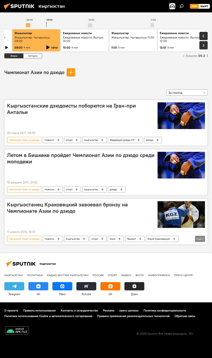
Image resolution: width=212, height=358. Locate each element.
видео (126, 275)
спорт (69, 139)
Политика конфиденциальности (164, 310)
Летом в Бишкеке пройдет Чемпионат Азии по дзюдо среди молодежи (80, 158)
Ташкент (131, 238)
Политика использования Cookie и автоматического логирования (48, 316)
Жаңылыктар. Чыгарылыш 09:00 (32, 39)
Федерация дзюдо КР (122, 139)
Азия (112, 238)
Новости (49, 139)
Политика (35, 275)
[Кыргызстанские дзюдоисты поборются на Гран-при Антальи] (181, 115)
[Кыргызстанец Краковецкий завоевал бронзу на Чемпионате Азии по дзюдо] (181, 214)
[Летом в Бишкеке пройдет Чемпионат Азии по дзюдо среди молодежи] (181, 165)
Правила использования (39, 310)
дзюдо (149, 139)
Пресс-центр (183, 275)
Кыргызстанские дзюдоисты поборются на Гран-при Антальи (71, 108)
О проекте (11, 310)
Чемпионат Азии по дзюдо (34, 72)
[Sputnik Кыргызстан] (20, 10)
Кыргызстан (91, 139)
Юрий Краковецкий (159, 238)
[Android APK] (17, 331)
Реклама (108, 310)
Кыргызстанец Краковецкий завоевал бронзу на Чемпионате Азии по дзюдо (67, 207)
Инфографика (159, 275)
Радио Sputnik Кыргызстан (67, 275)
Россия (98, 275)
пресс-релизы (129, 310)
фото (139, 275)
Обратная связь (185, 316)
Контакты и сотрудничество (79, 310)
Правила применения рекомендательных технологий (133, 316)
